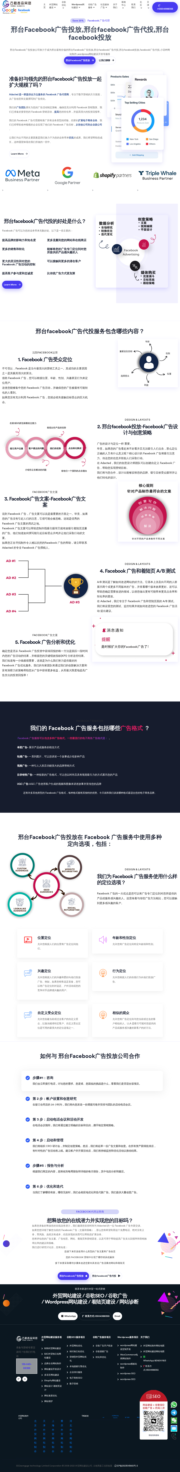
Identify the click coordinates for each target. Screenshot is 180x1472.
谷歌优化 (64, 3)
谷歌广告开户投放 (104, 1346)
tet (103, 1417)
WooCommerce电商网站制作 (129, 1357)
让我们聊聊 (105, 60)
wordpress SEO (127, 1373)
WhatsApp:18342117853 (154, 1361)
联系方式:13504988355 (97, 1316)
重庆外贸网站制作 (62, 1436)
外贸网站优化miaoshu (115, 1416)
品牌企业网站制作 (52, 1363)
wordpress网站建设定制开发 (128, 1347)
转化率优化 (101, 1357)
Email (117, 1316)
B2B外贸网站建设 (52, 1348)
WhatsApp (69, 1316)
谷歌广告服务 (92, 6)
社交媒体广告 (105, 6)
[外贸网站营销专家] (18, 1379)
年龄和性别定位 (124, 938)
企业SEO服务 (76, 1372)
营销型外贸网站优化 (78, 1359)
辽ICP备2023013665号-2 (126, 1466)
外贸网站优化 (76, 1346)
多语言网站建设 (51, 1375)
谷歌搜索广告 (102, 1351)
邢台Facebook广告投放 (78, 60)
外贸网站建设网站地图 (153, 1351)
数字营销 (74, 1384)
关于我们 (115, 6)
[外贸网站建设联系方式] (174, 1404)
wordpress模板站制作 (128, 1366)
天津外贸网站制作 (44, 1436)
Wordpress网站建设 (78, 6)
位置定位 (44, 938)
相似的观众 (120, 1013)
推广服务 (127, 1417)
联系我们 (133, 6)
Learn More (17, 154)
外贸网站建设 (53, 6)
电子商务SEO (76, 1378)
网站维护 (48, 1401)
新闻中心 (124, 3)
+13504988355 (165, 9)
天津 (148, 3)
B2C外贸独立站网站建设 (52, 1356)
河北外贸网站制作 (71, 1436)
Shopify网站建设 (52, 1381)
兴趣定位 (44, 971)
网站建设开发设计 (52, 1369)
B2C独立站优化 (77, 1351)
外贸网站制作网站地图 (153, 1346)
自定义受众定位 (49, 1013)
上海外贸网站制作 (53, 1436)
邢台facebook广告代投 (104, 1276)
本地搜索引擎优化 (78, 1366)
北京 (141, 3)
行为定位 (119, 971)
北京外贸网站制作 (35, 1436)
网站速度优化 (50, 1396)
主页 (44, 6)
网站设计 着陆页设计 (53, 1388)
